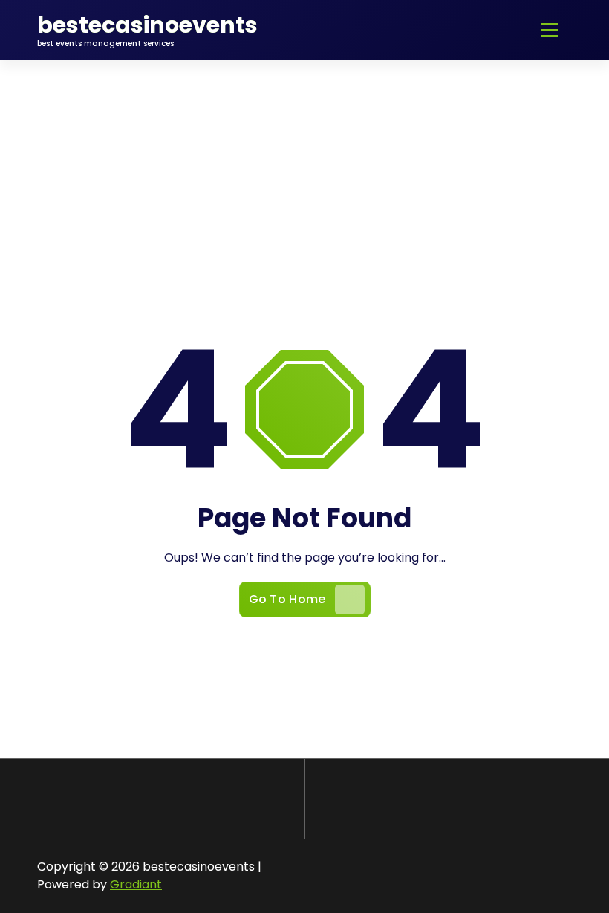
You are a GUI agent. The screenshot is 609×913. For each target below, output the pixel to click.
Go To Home (287, 599)
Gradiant (136, 884)
